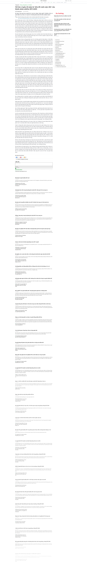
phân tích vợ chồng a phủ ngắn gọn (59, 56)
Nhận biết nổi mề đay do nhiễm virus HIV (62, 15)
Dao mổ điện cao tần (58, 63)
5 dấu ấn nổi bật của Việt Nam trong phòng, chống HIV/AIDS (27, 528)
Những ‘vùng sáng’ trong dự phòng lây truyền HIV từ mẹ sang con (28, 215)
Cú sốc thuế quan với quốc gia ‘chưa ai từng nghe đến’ (26, 330)
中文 (68, 0)
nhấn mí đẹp (57, 47)
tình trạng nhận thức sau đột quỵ (59, 41)
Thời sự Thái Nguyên (27, 2)
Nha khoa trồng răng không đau (59, 44)
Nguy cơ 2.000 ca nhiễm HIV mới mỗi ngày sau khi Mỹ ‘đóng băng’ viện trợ (30, 381)
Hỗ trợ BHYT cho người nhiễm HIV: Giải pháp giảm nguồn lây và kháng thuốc (31, 290)
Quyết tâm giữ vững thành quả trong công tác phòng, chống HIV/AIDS (29, 503)
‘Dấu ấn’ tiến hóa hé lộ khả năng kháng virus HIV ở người (27, 241)
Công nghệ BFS (57, 59)
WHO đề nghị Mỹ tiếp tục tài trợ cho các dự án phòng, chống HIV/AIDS (29, 466)
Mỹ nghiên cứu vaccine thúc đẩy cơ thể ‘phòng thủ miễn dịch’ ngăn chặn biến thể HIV (32, 254)
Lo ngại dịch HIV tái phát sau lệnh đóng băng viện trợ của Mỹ (27, 367)
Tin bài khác (18, 169)
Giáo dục (54, 2)
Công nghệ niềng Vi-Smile (58, 65)
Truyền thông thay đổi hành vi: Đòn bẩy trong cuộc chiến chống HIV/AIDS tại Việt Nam (33, 303)
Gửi (15, 168)
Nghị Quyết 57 (38, 2)
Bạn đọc (65, 2)
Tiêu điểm (22, 2)
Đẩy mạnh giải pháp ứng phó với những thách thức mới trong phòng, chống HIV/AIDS (32, 541)
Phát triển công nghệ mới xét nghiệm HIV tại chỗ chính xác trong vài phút (30, 354)
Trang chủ (17, 4)
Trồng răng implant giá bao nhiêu (59, 53)
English (66, 0)
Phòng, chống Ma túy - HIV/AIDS (26, 4)
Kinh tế (42, 2)
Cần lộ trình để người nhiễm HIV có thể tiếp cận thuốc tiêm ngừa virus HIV (30, 479)
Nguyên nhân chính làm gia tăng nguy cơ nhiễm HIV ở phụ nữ (28, 553)
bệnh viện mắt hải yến (58, 62)
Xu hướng (60, 13)
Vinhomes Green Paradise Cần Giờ (61, 66)
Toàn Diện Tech (57, 60)
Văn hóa (45, 2)
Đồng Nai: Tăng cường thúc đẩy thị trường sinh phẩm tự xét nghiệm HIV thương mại (32, 516)
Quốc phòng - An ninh (60, 2)
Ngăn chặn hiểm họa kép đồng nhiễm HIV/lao (24, 394)
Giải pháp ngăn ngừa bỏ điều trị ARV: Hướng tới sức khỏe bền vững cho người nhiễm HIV (33, 278)
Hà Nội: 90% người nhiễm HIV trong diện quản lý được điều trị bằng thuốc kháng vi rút (33, 429)
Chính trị (33, 2)
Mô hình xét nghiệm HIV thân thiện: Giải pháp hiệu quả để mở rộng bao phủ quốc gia (32, 228)
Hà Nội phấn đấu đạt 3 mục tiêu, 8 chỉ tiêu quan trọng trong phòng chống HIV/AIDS (32, 405)
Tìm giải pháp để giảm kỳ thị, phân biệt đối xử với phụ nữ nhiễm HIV (29, 342)
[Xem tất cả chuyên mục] (71, 2)
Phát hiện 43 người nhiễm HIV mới (22, 177)
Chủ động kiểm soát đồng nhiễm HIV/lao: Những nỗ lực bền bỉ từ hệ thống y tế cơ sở (32, 266)
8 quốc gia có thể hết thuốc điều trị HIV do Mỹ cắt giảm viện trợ (28, 417)
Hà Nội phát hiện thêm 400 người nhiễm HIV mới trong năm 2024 (28, 491)
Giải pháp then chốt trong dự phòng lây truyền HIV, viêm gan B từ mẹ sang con (31, 190)
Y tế (51, 2)
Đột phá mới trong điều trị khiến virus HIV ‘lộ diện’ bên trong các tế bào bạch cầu (32, 202)
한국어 (70, 0)
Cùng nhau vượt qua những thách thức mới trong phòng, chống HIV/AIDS (30, 454)
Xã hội (48, 2)
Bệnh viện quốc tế (57, 50)
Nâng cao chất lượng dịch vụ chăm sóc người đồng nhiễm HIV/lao (28, 317)
